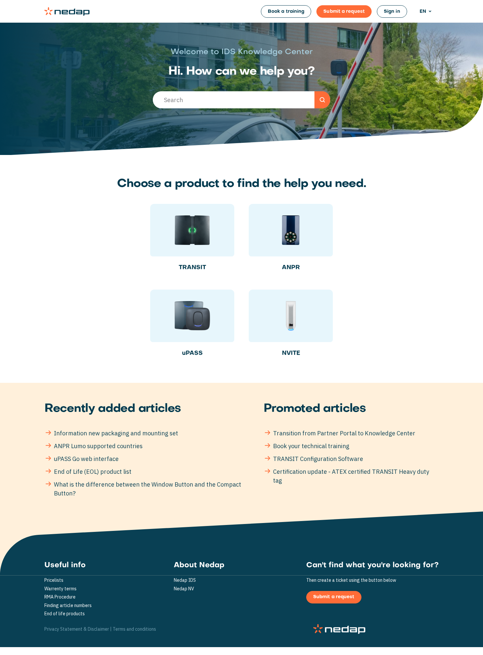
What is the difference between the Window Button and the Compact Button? (147, 489)
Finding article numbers (68, 605)
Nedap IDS (185, 580)
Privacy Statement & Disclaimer (76, 629)
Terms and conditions (134, 629)
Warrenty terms (60, 588)
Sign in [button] (392, 12)
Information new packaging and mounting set (116, 433)
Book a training (286, 12)
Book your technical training (311, 446)
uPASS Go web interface (86, 459)
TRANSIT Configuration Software (318, 459)
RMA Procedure (60, 597)
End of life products (64, 613)
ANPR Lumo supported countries (98, 446)
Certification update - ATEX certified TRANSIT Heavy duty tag (351, 476)
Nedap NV (184, 588)
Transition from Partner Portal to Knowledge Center (344, 433)
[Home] (67, 11)
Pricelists (53, 580)
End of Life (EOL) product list (92, 471)
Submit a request (344, 12)
